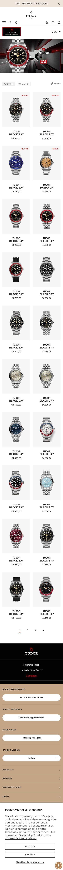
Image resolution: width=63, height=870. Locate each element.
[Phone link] (16, 22)
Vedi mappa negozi (31, 738)
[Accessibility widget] (58, 865)
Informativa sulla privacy (21, 838)
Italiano (31, 758)
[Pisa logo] (31, 14)
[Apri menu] (4, 22)
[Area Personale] (52, 22)
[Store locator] (46, 22)
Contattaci (31, 675)
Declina (30, 854)
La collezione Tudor (31, 670)
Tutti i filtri (8, 84)
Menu (54, 31)
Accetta (30, 846)
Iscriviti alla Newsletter (31, 697)
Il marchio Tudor (31, 664)
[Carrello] (59, 22)
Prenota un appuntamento (31, 718)
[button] (10, 22)
